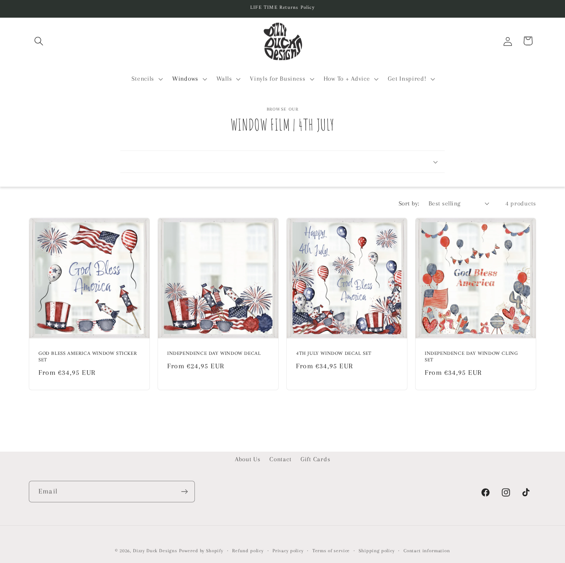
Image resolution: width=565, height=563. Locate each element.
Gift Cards (315, 459)
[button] (39, 41)
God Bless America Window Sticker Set (87, 357)
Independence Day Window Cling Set (471, 357)
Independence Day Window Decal (214, 354)
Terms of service (331, 550)
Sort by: (409, 203)
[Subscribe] (184, 491)
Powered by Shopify (201, 550)
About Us (248, 459)
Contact (280, 459)
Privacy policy (288, 550)
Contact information (427, 550)
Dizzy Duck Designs (155, 550)
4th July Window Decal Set (334, 354)
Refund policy (248, 550)
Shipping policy (377, 550)
